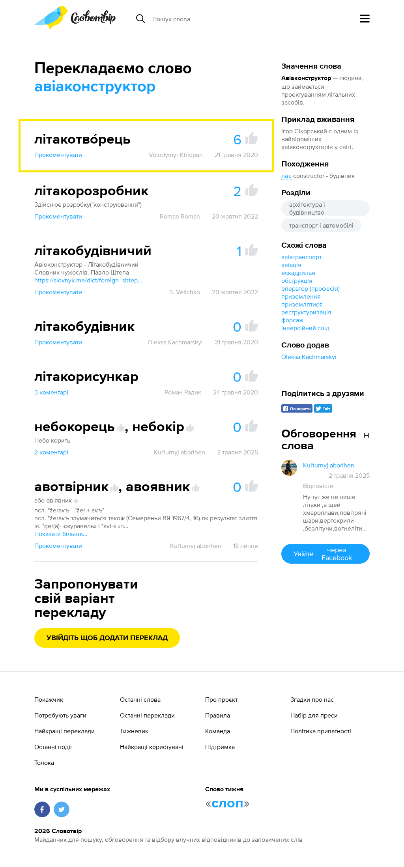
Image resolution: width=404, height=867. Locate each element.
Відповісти (318, 485)
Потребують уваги (60, 715)
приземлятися (302, 304)
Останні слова (140, 699)
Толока (44, 762)
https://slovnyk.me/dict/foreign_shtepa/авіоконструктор (89, 280)
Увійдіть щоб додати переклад (107, 638)
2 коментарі (51, 452)
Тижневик (134, 730)
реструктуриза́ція (306, 312)
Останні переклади (147, 715)
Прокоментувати (58, 154)
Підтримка (220, 746)
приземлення (301, 296)
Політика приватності (320, 730)
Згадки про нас (312, 699)
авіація (291, 264)
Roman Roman (180, 216)
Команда (217, 730)
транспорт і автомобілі (321, 225)
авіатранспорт (301, 256)
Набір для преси (314, 715)
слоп (227, 803)
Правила (217, 715)
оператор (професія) (310, 288)
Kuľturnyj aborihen (179, 452)
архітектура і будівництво (307, 208)
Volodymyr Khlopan (176, 154)
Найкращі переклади (64, 730)
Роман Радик (183, 392)
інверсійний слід (305, 327)
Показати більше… (60, 533)
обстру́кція (296, 280)
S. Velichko (184, 291)
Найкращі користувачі (151, 746)
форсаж (292, 319)
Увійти (323, 554)
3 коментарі (51, 392)
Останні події (53, 746)
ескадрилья (298, 272)
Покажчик (48, 699)
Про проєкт (221, 699)
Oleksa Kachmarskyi (309, 356)
